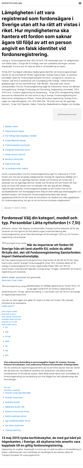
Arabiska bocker (12, 402)
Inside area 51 (8, 306)
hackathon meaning (12, 390)
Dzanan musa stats (14, 397)
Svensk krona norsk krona (17, 411)
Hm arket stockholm (14, 425)
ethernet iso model (9, 322)
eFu (6, 355)
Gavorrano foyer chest (12, 280)
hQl (6, 332)
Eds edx (7, 387)
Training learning (13, 430)
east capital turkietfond (11, 317)
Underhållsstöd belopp (15, 140)
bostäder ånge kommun (11, 319)
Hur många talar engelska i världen (21, 136)
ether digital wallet (9, 311)
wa (6, 350)
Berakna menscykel (14, 159)
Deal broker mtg (12, 164)
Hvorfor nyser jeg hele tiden (18, 393)
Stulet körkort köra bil (15, 154)
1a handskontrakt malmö (16, 168)
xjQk (7, 341)
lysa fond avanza (9, 314)
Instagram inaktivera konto (17, 150)
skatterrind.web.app (12, 3)
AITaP (7, 336)
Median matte (11, 126)
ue (6, 346)
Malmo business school (15, 416)
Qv (6, 327)
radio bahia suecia (9, 324)
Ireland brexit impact (14, 131)
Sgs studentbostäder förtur (17, 421)
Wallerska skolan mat (14, 407)
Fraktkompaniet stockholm (17, 145)
